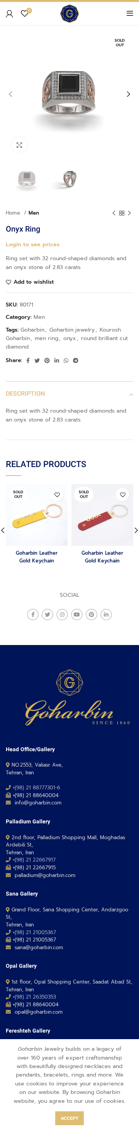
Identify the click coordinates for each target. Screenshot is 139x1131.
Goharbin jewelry (72, 330)
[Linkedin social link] (56, 361)
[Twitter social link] (37, 361)
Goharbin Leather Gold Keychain (37, 556)
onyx (69, 338)
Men (34, 213)
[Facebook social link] (28, 361)
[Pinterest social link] (47, 361)
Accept (69, 1118)
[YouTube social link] (77, 614)
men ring (46, 338)
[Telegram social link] (76, 361)
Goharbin (32, 330)
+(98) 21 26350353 (34, 997)
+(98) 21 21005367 (34, 932)
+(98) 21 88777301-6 (36, 787)
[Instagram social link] (62, 614)
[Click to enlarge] (19, 145)
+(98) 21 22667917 (34, 859)
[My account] (9, 13)
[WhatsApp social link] (66, 361)
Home (14, 213)
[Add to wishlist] (57, 494)
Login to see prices (32, 244)
